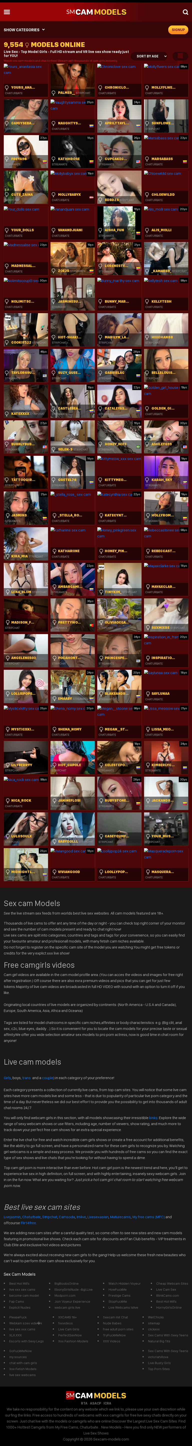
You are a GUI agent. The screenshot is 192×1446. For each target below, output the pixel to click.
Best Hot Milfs (19, 1283)
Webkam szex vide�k (25, 1323)
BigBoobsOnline (66, 1283)
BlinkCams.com (167, 1295)
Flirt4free (28, 1222)
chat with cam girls (23, 1363)
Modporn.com (65, 1295)
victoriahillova (158, 1357)
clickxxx (154, 1329)
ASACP (95, 1403)
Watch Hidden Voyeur (124, 1283)
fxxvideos (65, 1323)
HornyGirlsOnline (169, 1307)
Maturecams (120, 1216)
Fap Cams (16, 1301)
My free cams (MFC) (148, 1216)
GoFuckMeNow (20, 1351)
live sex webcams (22, 1375)
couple (47, 1077)
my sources (18, 1357)
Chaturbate (31, 1216)
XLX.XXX (15, 1335)
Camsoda (67, 1216)
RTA (84, 1403)
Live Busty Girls (159, 1363)
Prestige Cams (119, 1295)
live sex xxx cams (22, 1329)
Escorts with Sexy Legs (26, 1341)
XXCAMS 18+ (67, 1317)
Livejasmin (12, 1216)
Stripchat (49, 1216)
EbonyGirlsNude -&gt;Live (73, 1289)
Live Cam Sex (166, 1289)
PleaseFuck (17, 1317)
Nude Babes (112, 1323)
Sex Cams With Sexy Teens (168, 1335)
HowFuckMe (117, 1289)
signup (178, 29)
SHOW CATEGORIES (22, 29)
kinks (153, 1117)
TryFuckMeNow (114, 1335)
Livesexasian (98, 1216)
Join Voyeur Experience (72, 1301)
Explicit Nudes (19, 1307)
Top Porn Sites (159, 1369)
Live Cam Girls (68, 1329)
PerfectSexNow (70, 1335)
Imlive (81, 1216)
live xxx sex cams (22, 1289)
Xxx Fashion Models (73, 1341)
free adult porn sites (118, 1329)
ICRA (107, 1403)
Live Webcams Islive (123, 1307)
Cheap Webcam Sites (172, 1283)
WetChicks (156, 1317)
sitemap (154, 1323)
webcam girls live (67, 1307)
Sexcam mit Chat (115, 1317)
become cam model (24, 1295)
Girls (7, 1077)
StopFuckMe (117, 1301)
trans (27, 1077)
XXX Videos (111, 1341)
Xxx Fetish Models (22, 1369)
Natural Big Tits (159, 1341)
